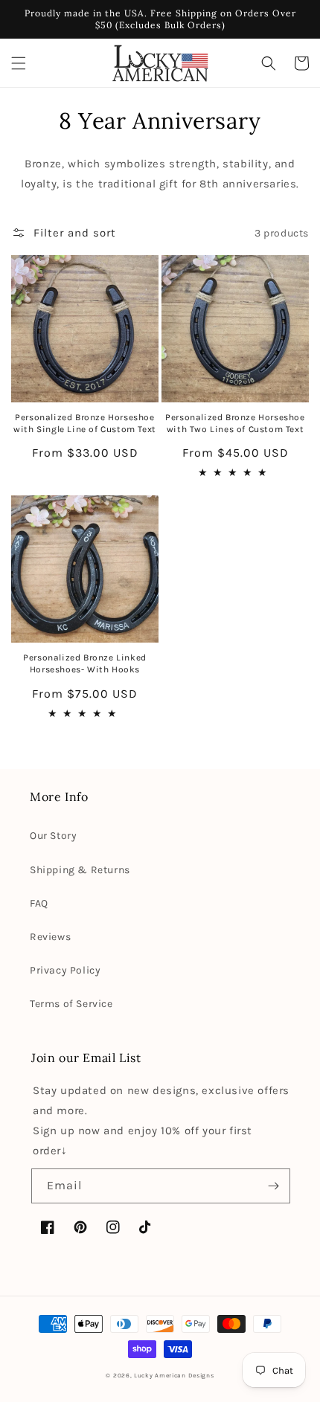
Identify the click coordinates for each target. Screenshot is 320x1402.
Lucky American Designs (174, 1375)
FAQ (39, 903)
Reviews (50, 936)
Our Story (53, 835)
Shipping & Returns (80, 870)
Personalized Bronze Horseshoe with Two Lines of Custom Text (234, 423)
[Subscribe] (273, 1185)
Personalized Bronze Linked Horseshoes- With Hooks (85, 663)
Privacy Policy (65, 970)
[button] (18, 63)
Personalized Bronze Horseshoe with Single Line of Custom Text (84, 423)
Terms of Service (71, 1003)
